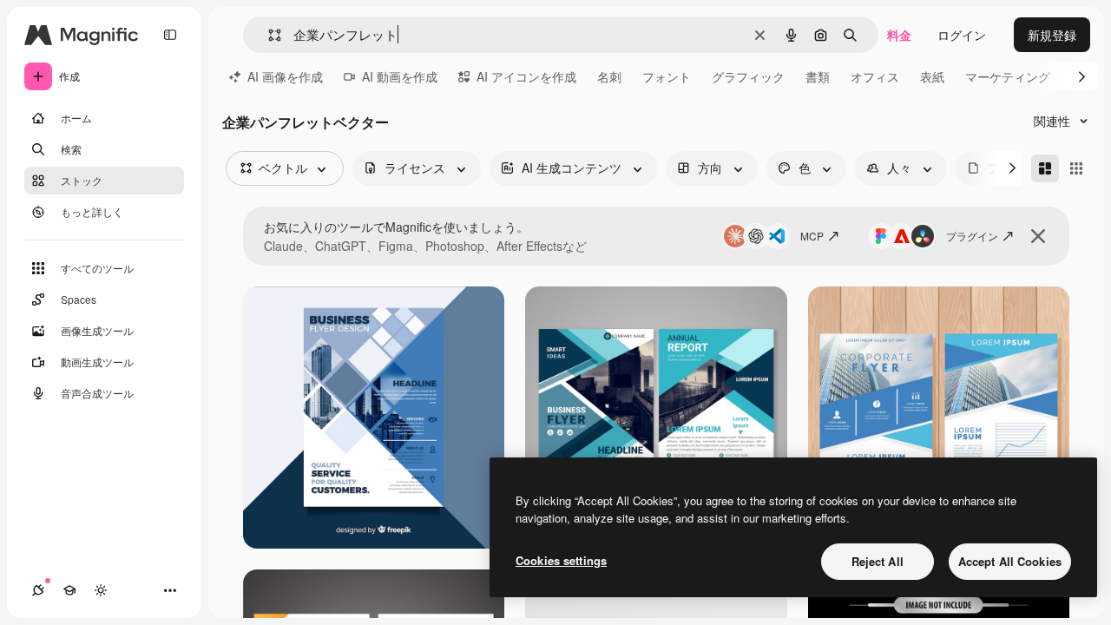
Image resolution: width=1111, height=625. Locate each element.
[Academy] (69, 590)
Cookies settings (561, 560)
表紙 (932, 76)
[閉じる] (1038, 236)
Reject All (877, 561)
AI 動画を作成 (399, 76)
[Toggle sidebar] (170, 35)
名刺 (609, 76)
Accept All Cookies (1010, 561)
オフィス (875, 76)
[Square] (1076, 168)
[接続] (38, 590)
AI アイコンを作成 (526, 76)
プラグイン (972, 235)
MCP (812, 235)
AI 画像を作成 (285, 76)
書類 (817, 76)
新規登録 (1052, 34)
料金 (899, 34)
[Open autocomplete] (268, 35)
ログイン (961, 34)
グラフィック (748, 76)
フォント (666, 76)
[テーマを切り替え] (101, 590)
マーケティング (1007, 76)
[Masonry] (1045, 168)
